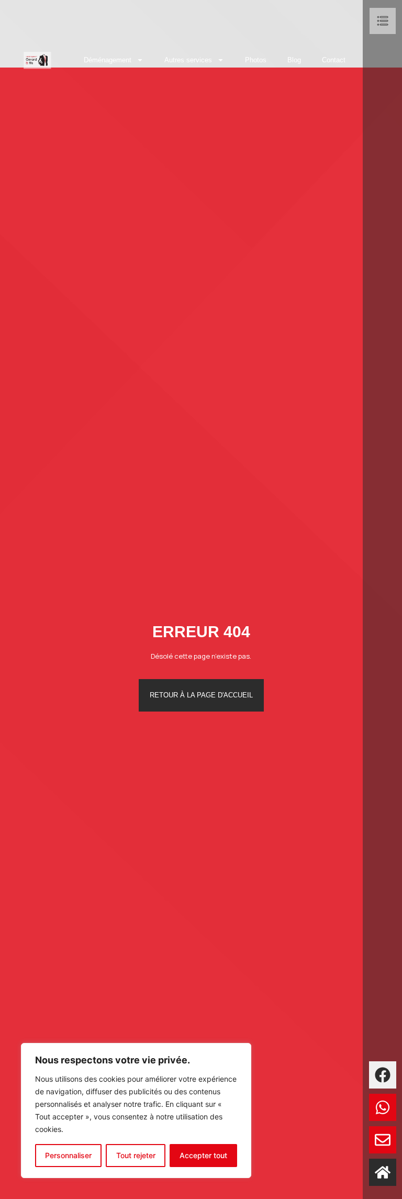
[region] (136, 1110)
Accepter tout (203, 1155)
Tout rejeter (135, 1155)
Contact (333, 60)
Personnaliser (68, 1155)
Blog (294, 60)
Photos (255, 60)
